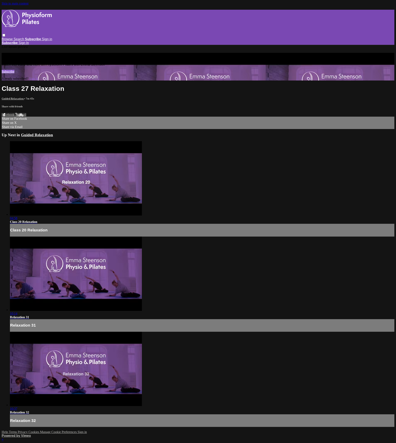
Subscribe (8, 71)
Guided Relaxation (13, 98)
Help (5, 432)
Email (22, 114)
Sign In (24, 43)
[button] (3, 35)
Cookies (34, 432)
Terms (13, 432)
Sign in (47, 39)
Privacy (23, 432)
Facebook (8, 114)
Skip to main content (15, 3)
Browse (8, 39)
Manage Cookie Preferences (59, 432)
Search (19, 39)
